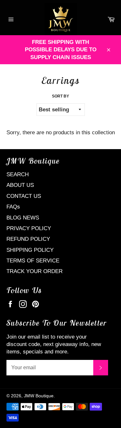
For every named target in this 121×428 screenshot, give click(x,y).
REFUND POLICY (28, 239)
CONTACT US (23, 196)
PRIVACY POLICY (28, 228)
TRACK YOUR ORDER (34, 271)
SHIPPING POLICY (30, 250)
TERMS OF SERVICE (32, 261)
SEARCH (17, 174)
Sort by (60, 96)
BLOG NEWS (22, 218)
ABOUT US (20, 185)
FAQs (13, 207)
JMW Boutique (39, 395)
